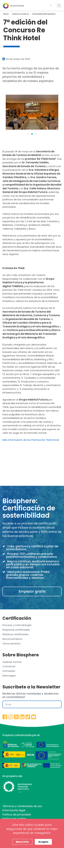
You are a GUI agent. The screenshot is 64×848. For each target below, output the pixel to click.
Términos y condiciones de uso (22, 806)
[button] (28, 134)
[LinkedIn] (22, 717)
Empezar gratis (32, 591)
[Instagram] (10, 717)
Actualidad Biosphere (43, 13)
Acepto (43, 842)
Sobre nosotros (20, 13)
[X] (16, 717)
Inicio (6, 13)
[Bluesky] (33, 717)
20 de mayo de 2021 (17, 59)
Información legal (13, 810)
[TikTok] (27, 717)
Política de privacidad (16, 814)
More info (22, 842)
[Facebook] (4, 717)
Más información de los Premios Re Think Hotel (30, 440)
